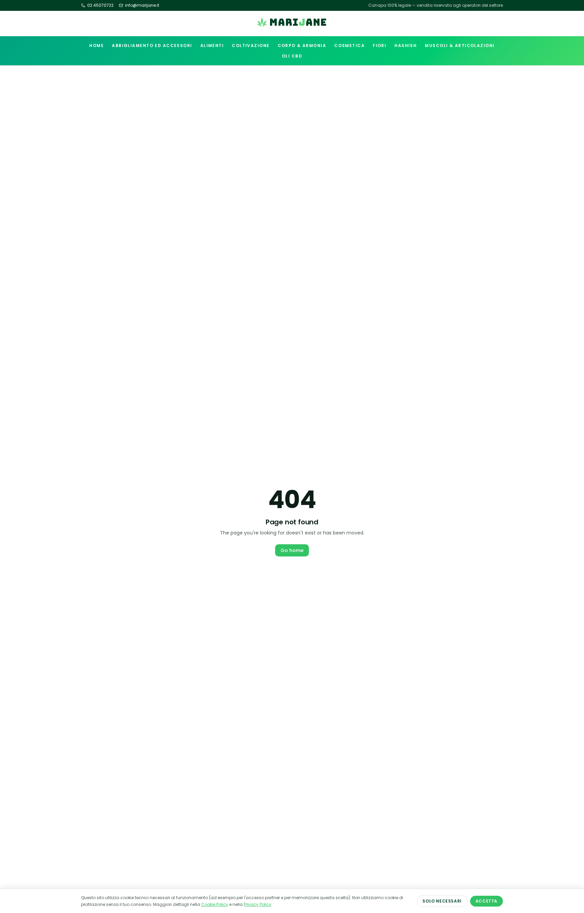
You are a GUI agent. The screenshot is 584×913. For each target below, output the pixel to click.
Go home (292, 550)
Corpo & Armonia (302, 45)
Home (96, 45)
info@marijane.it (142, 5)
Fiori (379, 45)
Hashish (405, 45)
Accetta (486, 901)
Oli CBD (292, 56)
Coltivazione (250, 45)
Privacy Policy (257, 904)
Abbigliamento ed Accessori (152, 45)
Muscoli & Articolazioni (459, 45)
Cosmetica (349, 45)
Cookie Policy (214, 904)
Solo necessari (441, 901)
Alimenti (212, 45)
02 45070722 (100, 5)
